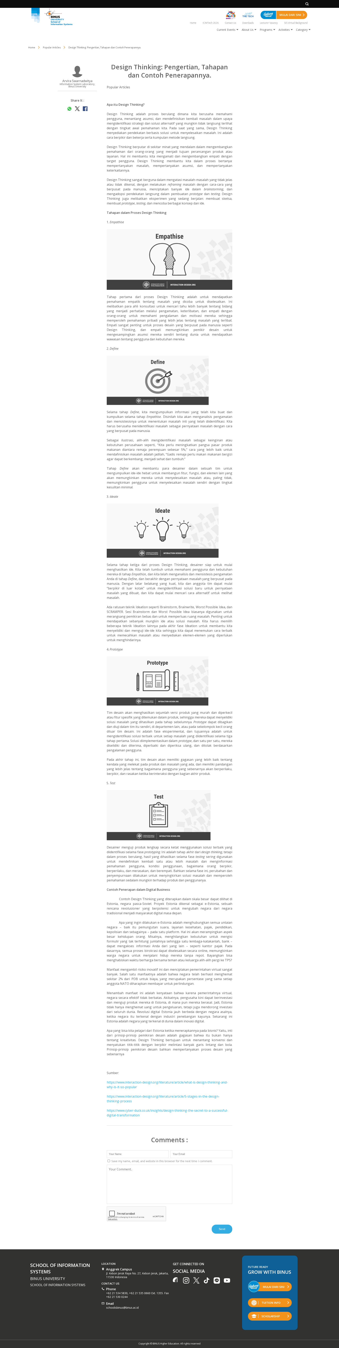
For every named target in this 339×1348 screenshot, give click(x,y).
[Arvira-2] (169, 380)
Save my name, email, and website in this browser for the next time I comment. (161, 1161)
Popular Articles (118, 87)
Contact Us (230, 22)
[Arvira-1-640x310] (169, 259)
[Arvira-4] (169, 681)
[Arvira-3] (169, 531)
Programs (266, 30)
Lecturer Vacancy (269, 22)
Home (193, 22)
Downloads (248, 22)
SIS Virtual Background (296, 22)
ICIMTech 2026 (211, 22)
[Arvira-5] (169, 815)
